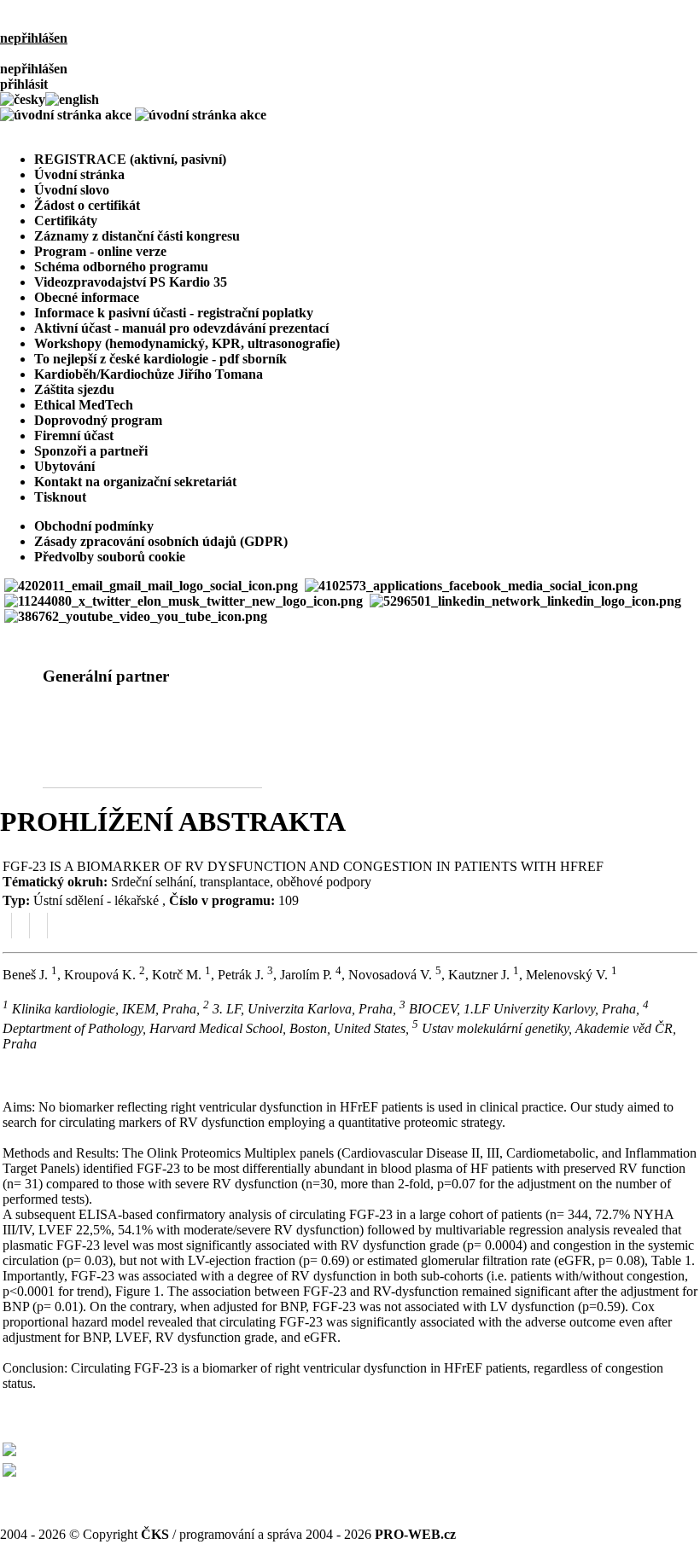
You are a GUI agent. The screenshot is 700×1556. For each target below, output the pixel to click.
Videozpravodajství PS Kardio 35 (130, 282)
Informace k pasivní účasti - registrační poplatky (173, 312)
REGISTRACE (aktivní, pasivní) (90, 130)
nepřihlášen (33, 38)
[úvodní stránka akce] (133, 114)
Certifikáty (65, 220)
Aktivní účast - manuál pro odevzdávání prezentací (181, 328)
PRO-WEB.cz (415, 1534)
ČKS (155, 1534)
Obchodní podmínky (94, 526)
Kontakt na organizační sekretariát (135, 481)
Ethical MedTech (83, 405)
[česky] (22, 99)
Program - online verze (100, 251)
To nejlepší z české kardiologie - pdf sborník (160, 358)
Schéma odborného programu (121, 266)
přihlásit (24, 84)
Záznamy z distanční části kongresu (137, 236)
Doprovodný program (98, 420)
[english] (72, 99)
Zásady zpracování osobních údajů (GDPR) (161, 541)
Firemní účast (74, 435)
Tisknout (60, 497)
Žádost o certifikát (87, 205)
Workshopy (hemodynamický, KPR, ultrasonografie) (187, 343)
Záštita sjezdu (74, 389)
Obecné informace (86, 297)
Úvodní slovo (71, 190)
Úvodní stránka (79, 174)
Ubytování (64, 466)
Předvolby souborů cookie (109, 556)
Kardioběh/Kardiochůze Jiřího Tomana (148, 374)
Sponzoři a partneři (91, 451)
